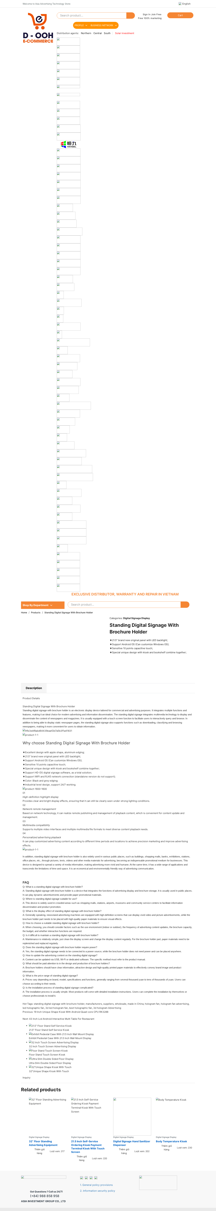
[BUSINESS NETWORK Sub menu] (116, 25)
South (107, 33)
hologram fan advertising (175, 1003)
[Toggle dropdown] (51, 605)
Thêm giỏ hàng (39, 1151)
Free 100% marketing (150, 18)
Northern (86, 33)
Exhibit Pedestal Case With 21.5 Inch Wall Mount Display (60, 1038)
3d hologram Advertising (107, 1007)
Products (35, 612)
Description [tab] (34, 688)
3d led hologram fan (56, 1007)
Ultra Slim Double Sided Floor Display (50, 1063)
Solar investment (124, 33)
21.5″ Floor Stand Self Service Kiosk (49, 1029)
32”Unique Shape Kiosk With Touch (49, 1071)
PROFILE (79, 25)
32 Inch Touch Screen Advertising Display (52, 1046)
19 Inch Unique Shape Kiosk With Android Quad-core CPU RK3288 (71, 1011)
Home (24, 612)
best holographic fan (80, 1007)
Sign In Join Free (152, 14)
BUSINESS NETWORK (102, 25)
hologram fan (152, 1003)
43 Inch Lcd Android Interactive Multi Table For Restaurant (61, 1018)
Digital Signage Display (136, 618)
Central (97, 33)
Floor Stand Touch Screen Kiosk (47, 1054)
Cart (180, 15)
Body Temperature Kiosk (171, 1141)
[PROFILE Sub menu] (86, 25)
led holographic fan (33, 1007)
